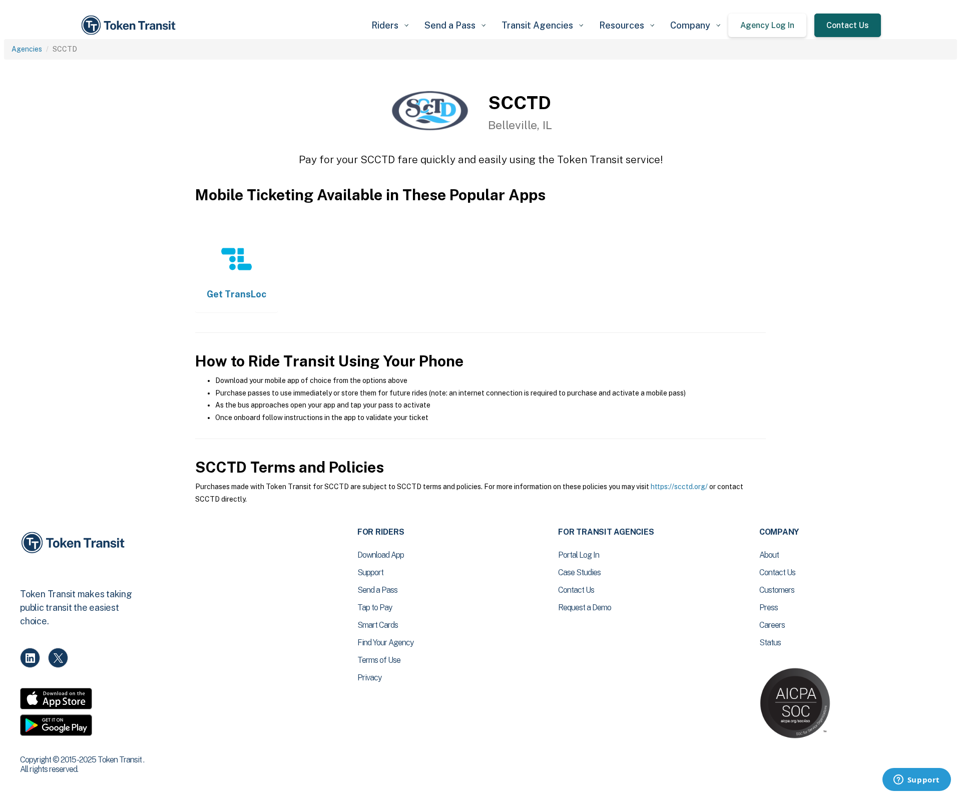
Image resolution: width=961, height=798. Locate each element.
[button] (389, 25)
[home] (130, 25)
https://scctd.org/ (679, 487)
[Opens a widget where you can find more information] (916, 780)
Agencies (27, 49)
